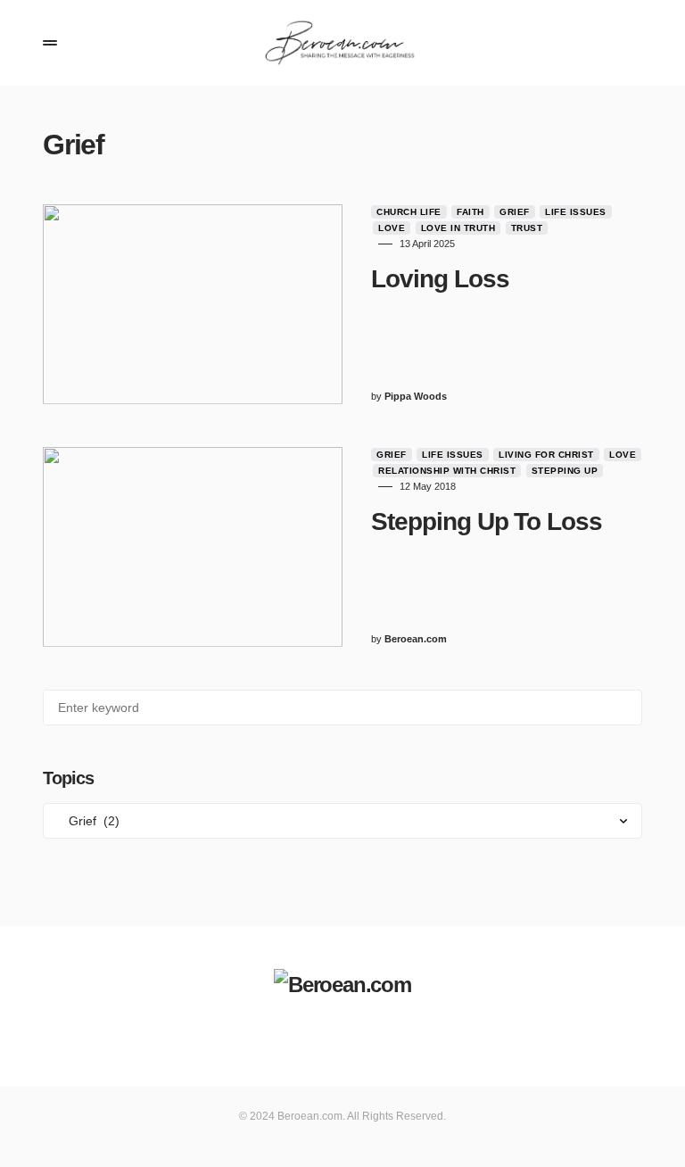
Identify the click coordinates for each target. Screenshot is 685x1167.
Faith (470, 212)
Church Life (409, 212)
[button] (50, 42)
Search (627, 707)
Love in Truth (458, 228)
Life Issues (576, 212)
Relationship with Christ (447, 471)
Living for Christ (546, 454)
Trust (527, 228)
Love (391, 228)
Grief (514, 212)
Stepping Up (565, 471)
